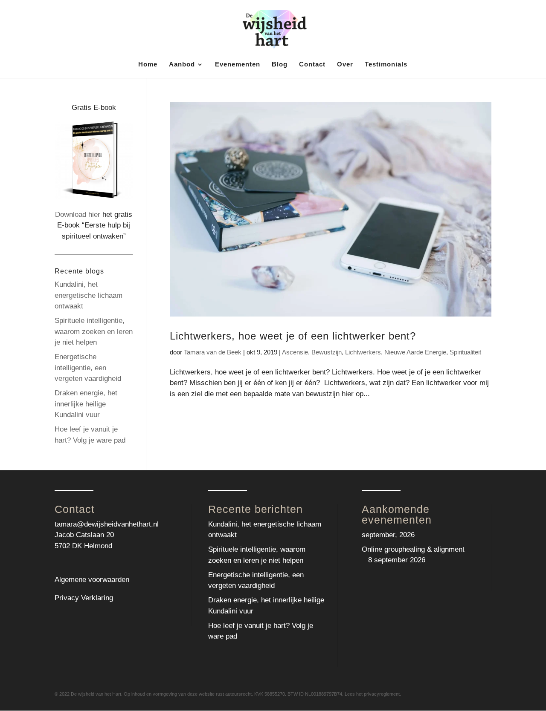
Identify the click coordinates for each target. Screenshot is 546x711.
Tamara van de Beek (212, 352)
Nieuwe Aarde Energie (415, 352)
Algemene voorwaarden (92, 580)
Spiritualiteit (465, 352)
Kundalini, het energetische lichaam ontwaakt (88, 295)
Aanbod (182, 64)
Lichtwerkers (363, 352)
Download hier (77, 214)
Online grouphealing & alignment (413, 549)
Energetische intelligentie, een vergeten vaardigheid (88, 368)
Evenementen (237, 64)
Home (147, 64)
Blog (280, 64)
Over (345, 64)
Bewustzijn (326, 352)
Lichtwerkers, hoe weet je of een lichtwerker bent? (293, 336)
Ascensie (295, 352)
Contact (312, 64)
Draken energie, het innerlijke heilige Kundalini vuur (86, 404)
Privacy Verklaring (84, 598)
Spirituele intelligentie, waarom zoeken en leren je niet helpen (94, 331)
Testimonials (386, 64)
